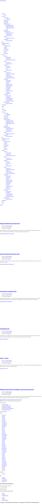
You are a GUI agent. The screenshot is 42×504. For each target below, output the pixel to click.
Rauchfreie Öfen (8, 80)
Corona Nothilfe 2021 (9, 99)
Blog (2, 137)
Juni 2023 (3, 454)
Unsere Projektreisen (7, 31)
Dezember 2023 (4, 448)
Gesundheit (5, 160)
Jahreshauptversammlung (9, 25)
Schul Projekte (8, 62)
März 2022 (3, 470)
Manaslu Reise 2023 (9, 35)
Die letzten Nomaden (9, 40)
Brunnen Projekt (8, 86)
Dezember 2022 (4, 462)
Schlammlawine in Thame (10, 196)
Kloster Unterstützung (9, 76)
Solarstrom (7, 187)
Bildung (5, 61)
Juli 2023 (3, 453)
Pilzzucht (7, 178)
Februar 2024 (4, 445)
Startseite (3, 13)
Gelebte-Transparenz (7, 119)
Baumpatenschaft (6, 102)
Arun (7, 68)
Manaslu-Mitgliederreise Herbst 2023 (10, 223)
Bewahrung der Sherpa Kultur (10, 77)
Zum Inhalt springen (3, 0)
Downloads (5, 146)
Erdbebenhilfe (8, 192)
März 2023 (3, 458)
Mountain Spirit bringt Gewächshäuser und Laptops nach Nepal (17, 389)
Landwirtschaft (8, 93)
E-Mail (5, 110)
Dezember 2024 (4, 434)
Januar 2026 (4, 421)
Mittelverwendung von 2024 (10, 27)
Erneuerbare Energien (9, 90)
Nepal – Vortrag (4, 358)
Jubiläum (5, 36)
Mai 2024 (3, 443)
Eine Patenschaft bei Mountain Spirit (10, 254)
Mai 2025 (3, 430)
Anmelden (3, 477)
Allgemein (9, 228)
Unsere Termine (6, 49)
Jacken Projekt (8, 58)
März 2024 (3, 444)
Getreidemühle (8, 183)
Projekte (3, 54)
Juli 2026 (3, 416)
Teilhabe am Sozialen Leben (10, 169)
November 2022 (4, 463)
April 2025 (3, 431)
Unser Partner (6, 30)
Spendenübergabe (4, 328)
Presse (5, 52)
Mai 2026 (3, 417)
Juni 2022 (3, 467)
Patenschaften (4, 104)
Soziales (5, 71)
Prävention (5, 151)
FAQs (7, 124)
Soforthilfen (6, 94)
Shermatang (8, 66)
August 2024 (4, 439)
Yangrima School (8, 95)
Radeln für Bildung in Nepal (6, 409)
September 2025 (4, 425)
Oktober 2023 (4, 449)
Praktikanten (6, 53)
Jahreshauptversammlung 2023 (8, 291)
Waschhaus (7, 89)
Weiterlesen (7, 233)
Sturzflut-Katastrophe (5, 404)
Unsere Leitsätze (6, 115)
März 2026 (3, 420)
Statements (5, 48)
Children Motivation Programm (10, 59)
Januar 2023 (4, 461)
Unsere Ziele (6, 21)
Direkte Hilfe (8, 75)
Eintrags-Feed (4, 478)
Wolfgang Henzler (9, 225)
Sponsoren (5, 142)
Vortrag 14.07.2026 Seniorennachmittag (8, 408)
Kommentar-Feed (4, 480)
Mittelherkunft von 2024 (9, 26)
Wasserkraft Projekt (9, 84)
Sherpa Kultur (6, 39)
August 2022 (4, 466)
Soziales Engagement (7, 45)
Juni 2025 (3, 429)
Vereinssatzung (8, 18)
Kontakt (3, 493)
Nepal (3, 201)
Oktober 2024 (4, 436)
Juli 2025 (3, 427)
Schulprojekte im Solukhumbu (6, 407)
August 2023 (4, 452)
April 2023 (3, 457)
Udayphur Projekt (8, 70)
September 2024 (4, 438)
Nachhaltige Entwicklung (5, 43)
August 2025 (4, 426)
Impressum (3, 494)
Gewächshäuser (8, 81)
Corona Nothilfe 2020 (9, 98)
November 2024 (4, 435)
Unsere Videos (6, 22)
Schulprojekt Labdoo (9, 63)
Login (3, 107)
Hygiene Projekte (8, 57)
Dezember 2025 (4, 422)
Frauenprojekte (8, 72)
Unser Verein (6, 17)
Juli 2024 (3, 440)
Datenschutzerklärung (5, 495)
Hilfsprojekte (6, 174)
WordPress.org (4, 481)
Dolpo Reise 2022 (8, 34)
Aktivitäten (3, 44)
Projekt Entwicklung (9, 103)
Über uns (3, 16)
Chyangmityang (8, 67)
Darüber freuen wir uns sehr (10, 133)
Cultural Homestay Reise (9, 128)
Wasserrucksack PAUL (9, 85)
